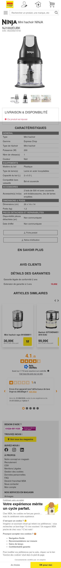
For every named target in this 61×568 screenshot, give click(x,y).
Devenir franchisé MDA (15, 480)
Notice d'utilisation (31, 239)
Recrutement (10, 462)
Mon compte (10, 487)
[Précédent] (58, 300)
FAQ (6, 477)
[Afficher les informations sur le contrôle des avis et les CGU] (48, 371)
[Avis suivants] (56, 391)
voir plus (33, 391)
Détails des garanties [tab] (30, 273)
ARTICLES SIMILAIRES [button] (30, 293)
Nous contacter (11, 483)
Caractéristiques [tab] (30, 128)
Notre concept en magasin (16, 459)
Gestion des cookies (13, 471)
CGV (6, 465)
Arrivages (8, 496)
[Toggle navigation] (5, 12)
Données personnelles (14, 474)
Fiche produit (31, 232)
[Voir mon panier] (52, 4)
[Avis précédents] (5, 391)
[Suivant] (55, 300)
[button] (24, 4)
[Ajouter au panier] (27, 341)
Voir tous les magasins (21, 439)
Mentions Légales (12, 468)
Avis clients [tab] (30, 264)
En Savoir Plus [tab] (30, 250)
